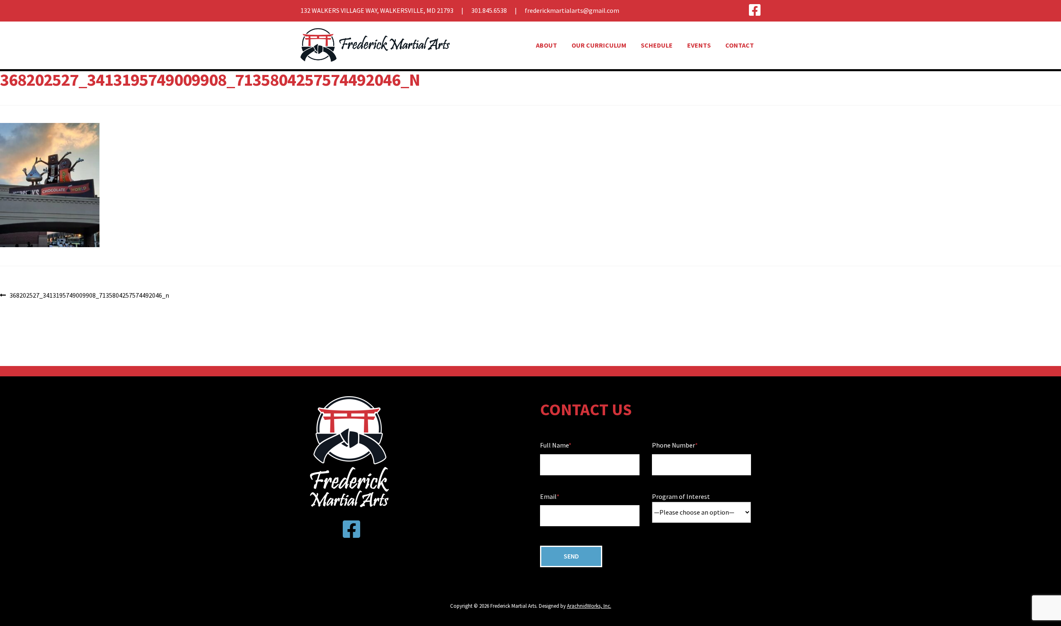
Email (548, 496)
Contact (739, 45)
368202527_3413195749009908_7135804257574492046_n (89, 296)
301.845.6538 (489, 10)
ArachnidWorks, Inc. (589, 605)
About (546, 45)
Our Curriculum (599, 45)
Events (699, 45)
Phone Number (673, 445)
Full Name (554, 445)
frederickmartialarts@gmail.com (572, 10)
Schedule (657, 45)
